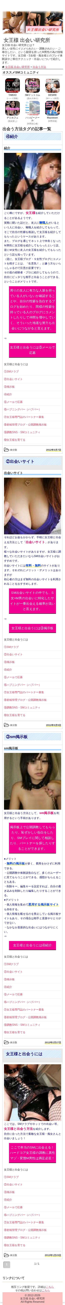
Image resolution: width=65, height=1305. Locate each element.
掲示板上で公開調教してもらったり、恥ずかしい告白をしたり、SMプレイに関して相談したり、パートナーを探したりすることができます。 (32, 838)
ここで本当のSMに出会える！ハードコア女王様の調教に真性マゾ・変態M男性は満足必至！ (32, 1153)
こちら (50, 1286)
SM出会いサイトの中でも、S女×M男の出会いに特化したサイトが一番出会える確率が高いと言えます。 (32, 601)
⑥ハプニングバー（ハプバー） (22, 409)
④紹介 (8, 394)
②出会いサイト (13, 379)
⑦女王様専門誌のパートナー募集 (24, 417)
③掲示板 (9, 386)
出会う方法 (39, 67)
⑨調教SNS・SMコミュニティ (22, 432)
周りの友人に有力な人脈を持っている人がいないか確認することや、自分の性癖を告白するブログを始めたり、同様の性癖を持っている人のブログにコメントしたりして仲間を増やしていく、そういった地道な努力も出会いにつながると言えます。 (32, 309)
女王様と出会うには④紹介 (32, 945)
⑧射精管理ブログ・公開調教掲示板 (25, 424)
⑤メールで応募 (13, 402)
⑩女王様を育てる (14, 439)
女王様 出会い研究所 (27, 40)
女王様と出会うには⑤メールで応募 (32, 350)
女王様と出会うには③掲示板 (32, 628)
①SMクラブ (11, 371)
